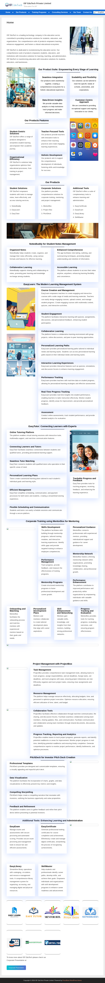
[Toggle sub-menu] (12, 12)
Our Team (77, 12)
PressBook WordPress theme (72, 980)
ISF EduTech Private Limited (37, 3)
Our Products (21, 12)
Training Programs (39, 12)
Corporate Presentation (16, 968)
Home (8, 12)
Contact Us (87, 12)
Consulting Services (60, 12)
